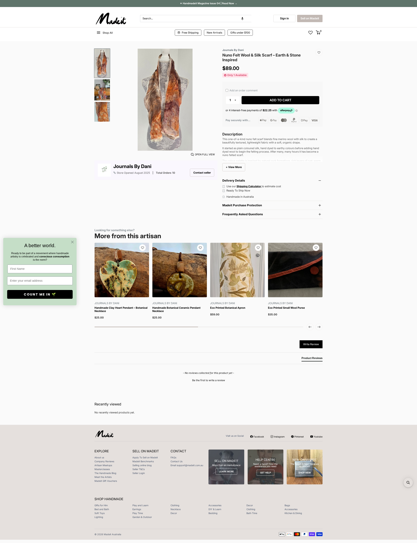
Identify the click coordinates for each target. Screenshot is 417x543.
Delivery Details (233, 180)
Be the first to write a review (208, 380)
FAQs (173, 457)
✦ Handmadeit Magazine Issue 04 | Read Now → (208, 3)
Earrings (136, 509)
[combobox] (195, 18)
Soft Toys (99, 513)
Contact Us (176, 461)
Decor (249, 505)
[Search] (255, 18)
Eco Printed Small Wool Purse (286, 307)
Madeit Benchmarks (143, 461)
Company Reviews (104, 461)
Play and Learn (140, 505)
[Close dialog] (72, 242)
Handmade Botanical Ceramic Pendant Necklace (176, 309)
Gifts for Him (101, 505)
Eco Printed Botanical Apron (227, 307)
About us (99, 457)
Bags (287, 505)
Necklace (176, 509)
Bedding (212, 513)
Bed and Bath (101, 509)
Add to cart (280, 100)
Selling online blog (142, 465)
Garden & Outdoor (142, 517)
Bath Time (251, 513)
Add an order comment (243, 90)
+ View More (234, 167)
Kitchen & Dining (293, 513)
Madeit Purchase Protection (242, 205)
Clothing (175, 505)
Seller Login (138, 473)
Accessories (214, 505)
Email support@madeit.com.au (187, 465)
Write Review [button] (311, 344)
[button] (242, 18)
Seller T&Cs (138, 469)
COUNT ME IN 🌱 (40, 294)
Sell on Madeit (310, 18)
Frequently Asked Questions (242, 214)
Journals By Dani (132, 166)
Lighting (98, 517)
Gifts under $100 (240, 32)
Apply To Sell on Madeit (145, 457)
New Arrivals (214, 32)
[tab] (312, 358)
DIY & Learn (214, 509)
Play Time (137, 513)
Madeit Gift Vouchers (105, 481)
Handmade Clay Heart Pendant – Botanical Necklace (120, 309)
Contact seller (202, 172)
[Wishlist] (319, 52)
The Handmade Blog (105, 473)
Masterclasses (102, 469)
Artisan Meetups (103, 465)
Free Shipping (190, 32)
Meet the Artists (103, 477)
